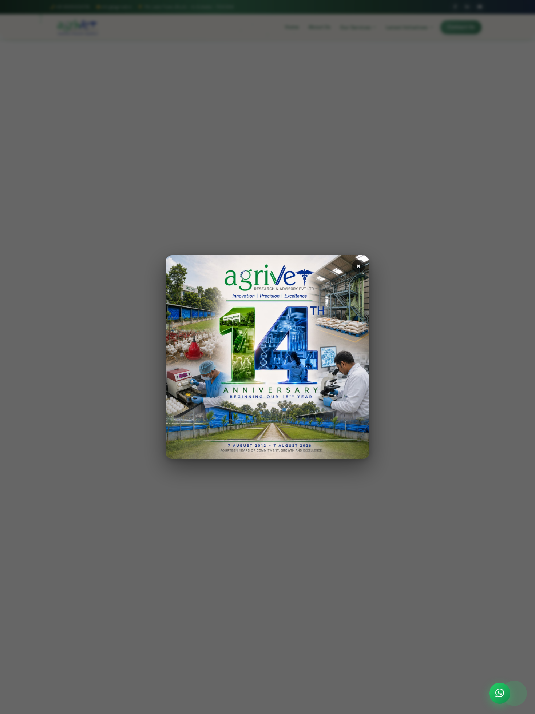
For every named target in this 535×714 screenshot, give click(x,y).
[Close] (358, 266)
